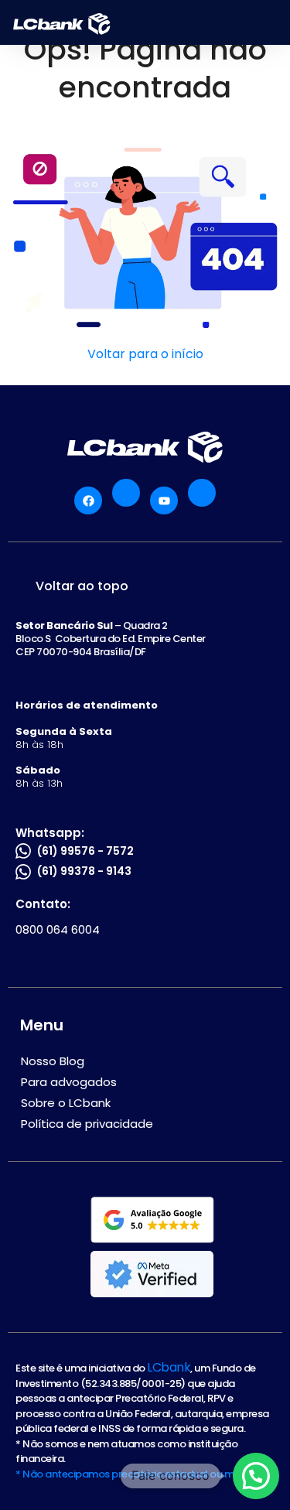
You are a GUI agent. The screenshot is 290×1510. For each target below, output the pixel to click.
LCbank (168, 1367)
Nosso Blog (52, 1061)
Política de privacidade (87, 1123)
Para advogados (69, 1082)
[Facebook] (88, 500)
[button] (256, 1476)
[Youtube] (164, 500)
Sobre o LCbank (66, 1103)
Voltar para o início (145, 354)
